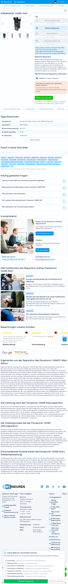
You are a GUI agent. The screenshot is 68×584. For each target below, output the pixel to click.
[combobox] (60, 2)
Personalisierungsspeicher (26, 576)
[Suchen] (65, 11)
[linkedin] (42, 487)
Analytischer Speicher (30, 571)
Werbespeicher (22, 563)
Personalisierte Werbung (28, 568)
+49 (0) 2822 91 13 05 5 (13, 259)
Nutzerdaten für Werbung (30, 566)
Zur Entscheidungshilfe (48, 49)
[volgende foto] (31, 24)
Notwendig (26, 561)
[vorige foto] (3, 24)
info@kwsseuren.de (45, 259)
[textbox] (59, 2)
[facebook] (47, 487)
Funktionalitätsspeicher (27, 573)
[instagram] (53, 487)
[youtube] (64, 487)
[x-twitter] (58, 487)
